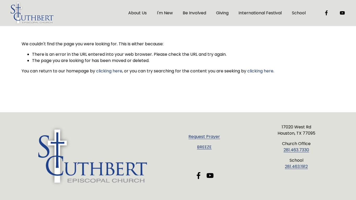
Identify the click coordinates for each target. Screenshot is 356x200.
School (299, 13)
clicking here (109, 71)
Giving (222, 13)
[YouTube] (342, 13)
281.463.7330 (296, 150)
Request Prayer (204, 137)
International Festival (260, 13)
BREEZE (204, 147)
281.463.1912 (296, 167)
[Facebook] (326, 13)
